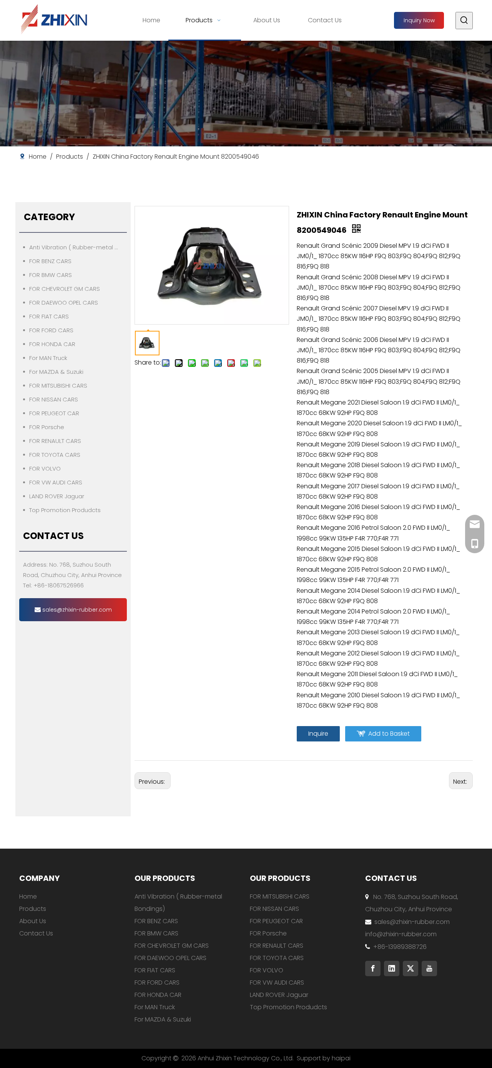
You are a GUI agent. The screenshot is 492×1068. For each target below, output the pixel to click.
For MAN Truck (48, 358)
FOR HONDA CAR (52, 344)
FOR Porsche (46, 427)
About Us (32, 921)
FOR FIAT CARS (49, 316)
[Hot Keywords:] (464, 20)
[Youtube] (429, 968)
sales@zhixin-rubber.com (76, 610)
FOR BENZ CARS (50, 261)
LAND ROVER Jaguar (56, 496)
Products (32, 908)
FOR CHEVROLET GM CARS (64, 289)
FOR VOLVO (45, 468)
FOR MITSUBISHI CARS (58, 385)
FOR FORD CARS (51, 330)
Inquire (318, 733)
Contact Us (36, 933)
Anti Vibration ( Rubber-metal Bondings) (78, 247)
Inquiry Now (419, 20)
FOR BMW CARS (50, 275)
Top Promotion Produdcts (65, 510)
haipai (341, 1058)
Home (28, 896)
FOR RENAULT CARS (55, 441)
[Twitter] (410, 968)
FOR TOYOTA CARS (54, 455)
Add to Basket (389, 733)
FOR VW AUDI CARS (55, 482)
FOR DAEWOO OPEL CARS (63, 303)
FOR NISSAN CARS (53, 399)
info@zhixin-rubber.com (401, 934)
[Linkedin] (391, 968)
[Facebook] (373, 968)
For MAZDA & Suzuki (56, 372)
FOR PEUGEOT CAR (54, 413)
